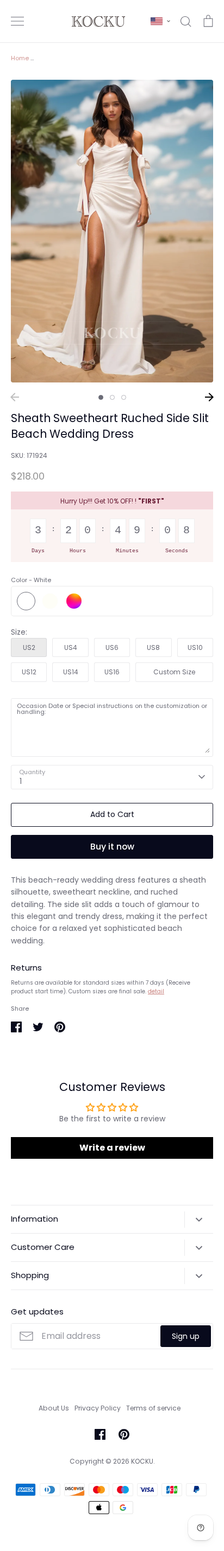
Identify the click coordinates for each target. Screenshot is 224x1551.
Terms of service (153, 1408)
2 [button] (112, 397)
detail (156, 991)
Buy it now (112, 846)
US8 (153, 647)
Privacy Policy (97, 1408)
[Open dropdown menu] (198, 1219)
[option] (112, 231)
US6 (112, 647)
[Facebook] (100, 1434)
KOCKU (142, 1461)
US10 (195, 647)
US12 (29, 671)
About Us (54, 1408)
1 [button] (100, 397)
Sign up (186, 1336)
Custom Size (174, 671)
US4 (70, 647)
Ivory (50, 601)
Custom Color (74, 601)
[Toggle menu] (17, 21)
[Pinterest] (124, 1434)
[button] (160, 21)
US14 (70, 671)
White (26, 601)
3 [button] (123, 397)
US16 (112, 671)
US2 (29, 647)
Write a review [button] (112, 1147)
